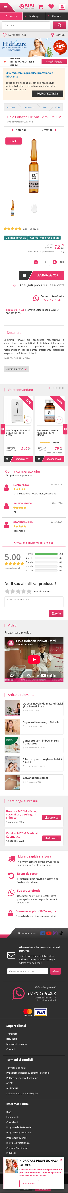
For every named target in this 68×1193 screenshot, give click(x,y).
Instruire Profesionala (18, 1142)
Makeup (33, 16)
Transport (11, 1033)
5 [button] (60, 388)
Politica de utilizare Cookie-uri (22, 1078)
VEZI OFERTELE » (47, 94)
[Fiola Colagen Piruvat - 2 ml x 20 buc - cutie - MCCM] (18, 427)
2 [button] (51, 388)
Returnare (11, 1038)
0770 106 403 (42, 993)
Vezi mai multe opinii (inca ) (35, 542)
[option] (34, 84)
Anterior (20, 130)
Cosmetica (11, 16)
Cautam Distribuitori (17, 1148)
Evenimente (12, 1117)
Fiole (57, 107)
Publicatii (11, 1153)
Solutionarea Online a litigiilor (22, 1093)
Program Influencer (16, 1137)
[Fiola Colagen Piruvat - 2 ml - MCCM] (13, 208)
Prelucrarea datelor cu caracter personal (27, 1072)
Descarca (53, 817)
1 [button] (48, 388)
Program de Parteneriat (19, 1127)
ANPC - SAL (12, 1088)
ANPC (9, 1083)
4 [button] (57, 388)
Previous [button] (3, 429)
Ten (45, 107)
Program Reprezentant (18, 1132)
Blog (8, 1112)
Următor (47, 130)
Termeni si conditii (16, 1067)
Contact (60, 35)
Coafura (56, 16)
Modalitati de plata (16, 1044)
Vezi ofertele (29, 1183)
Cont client (12, 1122)
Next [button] (65, 429)
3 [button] (54, 388)
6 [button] (63, 388)
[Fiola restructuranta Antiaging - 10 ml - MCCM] (50, 427)
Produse (11, 107)
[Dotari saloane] (26, 6)
